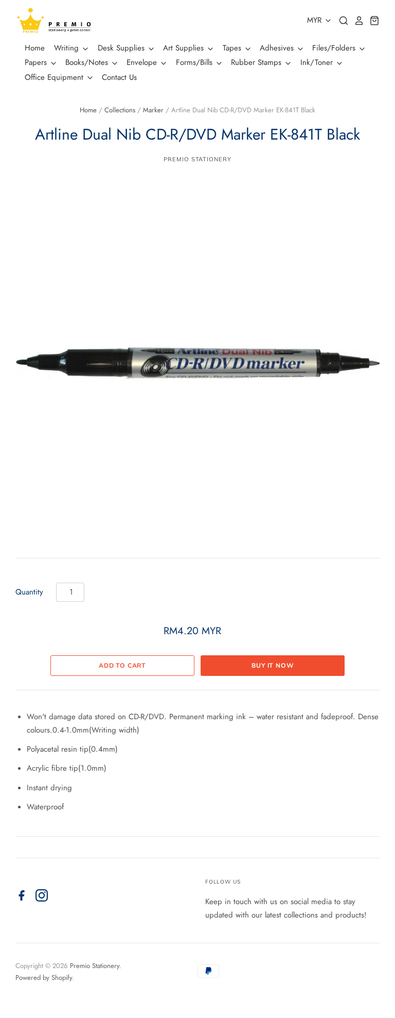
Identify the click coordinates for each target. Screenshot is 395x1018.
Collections (119, 110)
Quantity (29, 592)
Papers (37, 62)
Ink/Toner (317, 62)
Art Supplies (184, 48)
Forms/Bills (195, 62)
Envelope (143, 62)
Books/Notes (88, 62)
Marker (153, 110)
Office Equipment (55, 77)
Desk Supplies (122, 48)
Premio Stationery (197, 159)
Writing (67, 48)
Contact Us (119, 77)
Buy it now (273, 665)
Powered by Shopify (43, 977)
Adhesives (278, 48)
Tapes (233, 48)
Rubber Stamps (257, 62)
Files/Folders (335, 48)
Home (35, 48)
